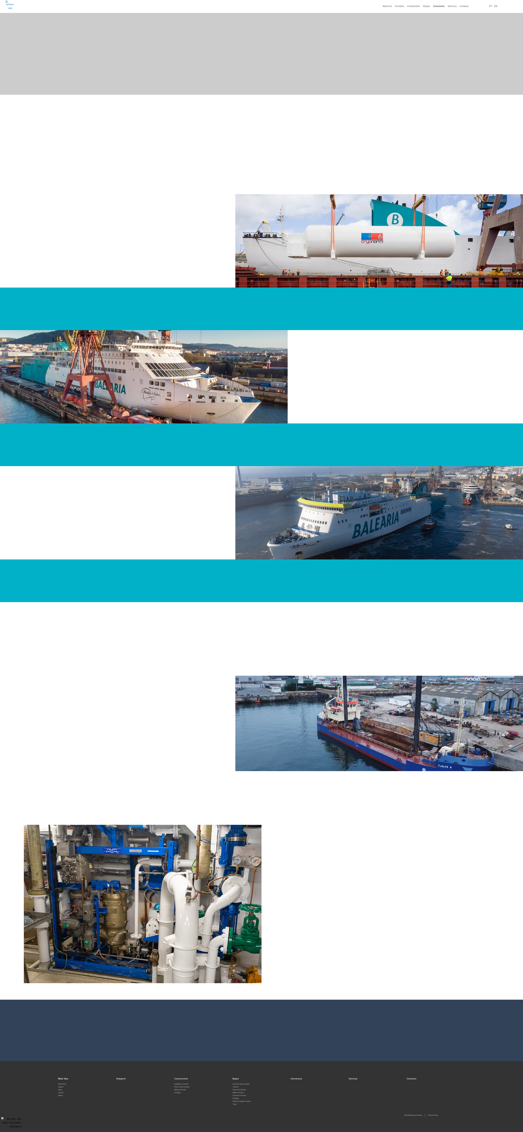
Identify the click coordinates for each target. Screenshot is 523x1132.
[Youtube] (495, 1115)
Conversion (439, 6)
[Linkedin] (483, 1115)
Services (452, 6)
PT (490, 6)
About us (387, 6)
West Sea (63, 1078)
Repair (426, 6)
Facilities (399, 6)
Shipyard (120, 1078)
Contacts (464, 6)
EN (496, 6)
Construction (413, 6)
